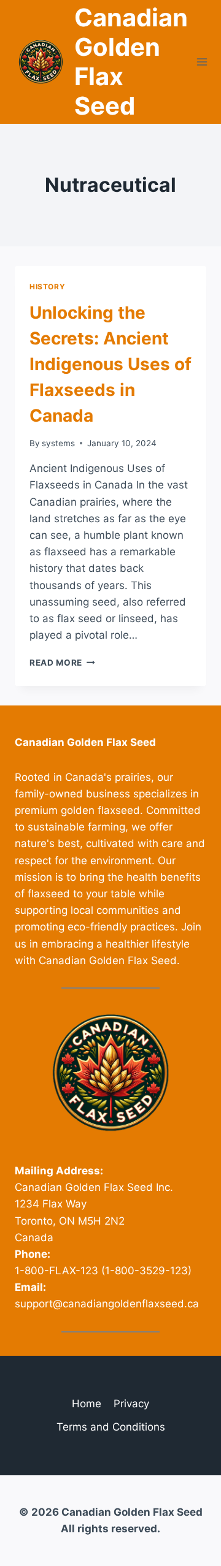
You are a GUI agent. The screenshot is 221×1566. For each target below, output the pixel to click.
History (47, 286)
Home (86, 1403)
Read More (62, 662)
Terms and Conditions (110, 1427)
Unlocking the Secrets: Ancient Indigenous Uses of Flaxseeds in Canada (110, 364)
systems (58, 443)
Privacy (131, 1403)
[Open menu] (202, 61)
